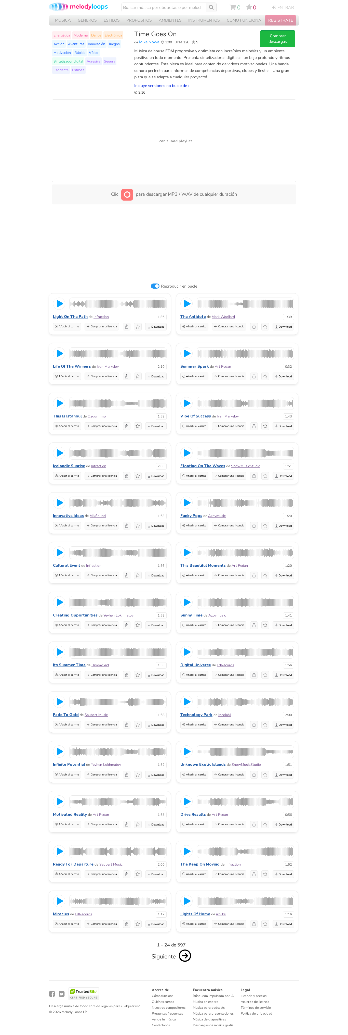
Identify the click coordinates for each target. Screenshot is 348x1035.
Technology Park (196, 714)
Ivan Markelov (108, 366)
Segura (109, 61)
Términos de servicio (256, 1007)
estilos (112, 20)
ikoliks (221, 914)
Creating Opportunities (75, 615)
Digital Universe (195, 665)
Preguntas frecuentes (167, 1013)
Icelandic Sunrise (69, 466)
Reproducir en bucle (179, 286)
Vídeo (93, 52)
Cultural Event (66, 565)
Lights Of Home (195, 914)
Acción (58, 43)
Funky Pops (191, 515)
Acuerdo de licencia (255, 1002)
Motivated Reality (70, 814)
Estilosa (78, 69)
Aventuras (76, 43)
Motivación (62, 52)
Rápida (79, 52)
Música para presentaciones (213, 1013)
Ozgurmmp (97, 416)
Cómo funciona (162, 996)
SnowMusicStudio (245, 466)
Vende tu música (164, 1019)
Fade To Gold (66, 714)
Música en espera (205, 1002)
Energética (61, 35)
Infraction (101, 316)
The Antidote (193, 316)
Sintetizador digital (68, 61)
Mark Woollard (223, 316)
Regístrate (280, 20)
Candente (61, 69)
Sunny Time (191, 615)
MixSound (98, 515)
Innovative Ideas (68, 515)
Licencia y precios (253, 996)
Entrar (285, 7)
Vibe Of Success (195, 416)
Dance (96, 35)
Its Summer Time (69, 665)
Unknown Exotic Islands (203, 764)
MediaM (224, 714)
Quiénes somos (163, 1002)
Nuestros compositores (168, 1007)
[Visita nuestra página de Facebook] (52, 994)
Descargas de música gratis (213, 1025)
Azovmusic (217, 515)
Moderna (81, 35)
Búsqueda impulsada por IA (213, 996)
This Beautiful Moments (203, 565)
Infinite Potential (69, 764)
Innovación (96, 43)
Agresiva (93, 61)
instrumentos (204, 20)
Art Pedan (223, 366)
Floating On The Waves (202, 466)
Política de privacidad (256, 1013)
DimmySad (100, 665)
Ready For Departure (73, 864)
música (63, 20)
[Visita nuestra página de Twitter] (61, 994)
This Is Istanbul (67, 416)
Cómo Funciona (244, 20)
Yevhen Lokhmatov (118, 615)
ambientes (170, 20)
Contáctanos (161, 1025)
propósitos (139, 20)
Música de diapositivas (209, 1019)
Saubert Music (96, 714)
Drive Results (193, 814)
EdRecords (225, 665)
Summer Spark (194, 366)
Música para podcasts (209, 1007)
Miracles (61, 914)
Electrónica (113, 35)
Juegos (114, 43)
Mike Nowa (149, 42)
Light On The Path (70, 316)
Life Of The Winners (72, 366)
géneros (87, 20)
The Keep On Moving (200, 864)
